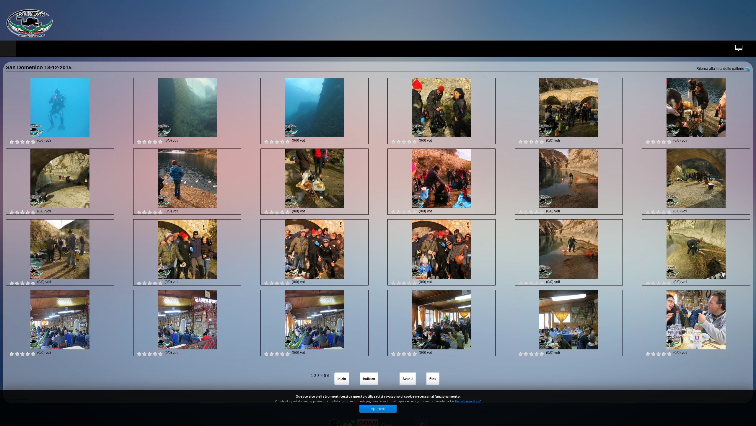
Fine (432, 378)
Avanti (408, 378)
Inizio (342, 378)
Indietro (369, 378)
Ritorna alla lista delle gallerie (720, 69)
